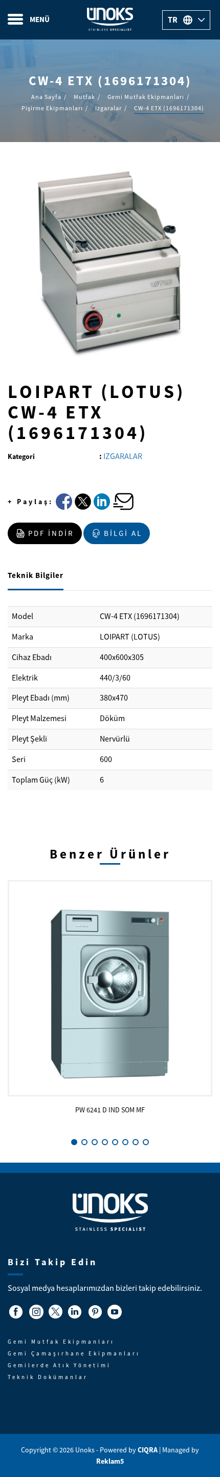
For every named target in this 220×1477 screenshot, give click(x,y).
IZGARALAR (122, 456)
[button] (74, 1142)
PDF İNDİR (51, 533)
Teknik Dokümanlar (48, 1377)
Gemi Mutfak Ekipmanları (61, 1341)
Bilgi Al (123, 533)
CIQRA (148, 1449)
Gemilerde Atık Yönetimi (59, 1365)
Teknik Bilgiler (35, 575)
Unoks (110, 20)
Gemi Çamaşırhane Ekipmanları (74, 1353)
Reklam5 (110, 1461)
